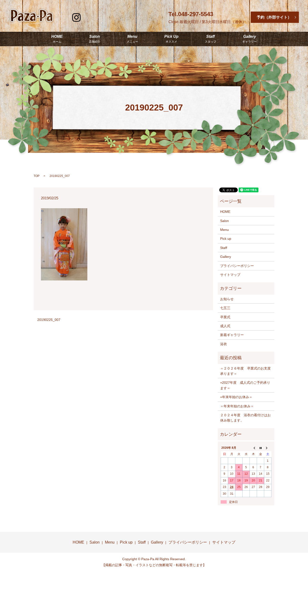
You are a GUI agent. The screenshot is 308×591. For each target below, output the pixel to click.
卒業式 (225, 317)
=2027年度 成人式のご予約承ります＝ (245, 385)
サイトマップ (230, 275)
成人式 (225, 326)
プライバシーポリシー (237, 266)
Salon (94, 39)
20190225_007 (48, 320)
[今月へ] (260, 448)
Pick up (225, 238)
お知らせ (227, 299)
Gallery (249, 39)
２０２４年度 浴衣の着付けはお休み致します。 (245, 417)
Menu (132, 39)
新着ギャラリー (232, 335)
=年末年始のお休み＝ (236, 397)
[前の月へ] (253, 448)
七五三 (225, 308)
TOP (36, 176)
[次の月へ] (267, 448)
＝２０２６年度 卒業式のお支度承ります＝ (245, 371)
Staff (210, 39)
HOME (57, 39)
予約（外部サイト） (274, 17)
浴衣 (223, 344)
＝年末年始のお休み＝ (237, 406)
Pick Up (171, 39)
